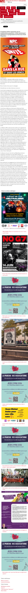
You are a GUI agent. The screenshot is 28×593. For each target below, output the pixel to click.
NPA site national (4, 580)
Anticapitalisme (21, 7)
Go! (25, 4)
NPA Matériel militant (5, 586)
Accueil (2, 7)
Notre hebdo (3, 590)
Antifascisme (12, 13)
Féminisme (3, 10)
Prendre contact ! (8, 16)
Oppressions (21, 13)
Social (13, 7)
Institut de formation (5, 582)
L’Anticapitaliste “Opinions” (7, 589)
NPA (8, 7)
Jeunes (17, 10)
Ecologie (11, 10)
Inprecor (3, 587)
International (4, 13)
